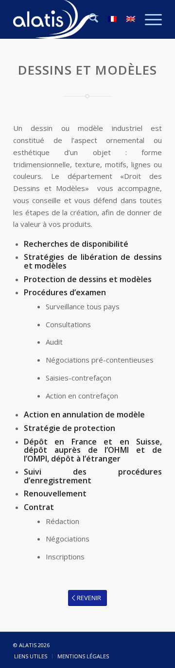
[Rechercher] (88, 19)
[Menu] (148, 19)
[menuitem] (88, 19)
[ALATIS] (72, 19)
